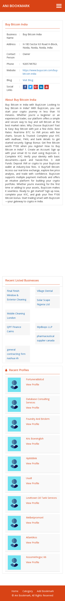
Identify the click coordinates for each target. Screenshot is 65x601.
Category (28, 591)
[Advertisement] (32, 240)
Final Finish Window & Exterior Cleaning (16, 295)
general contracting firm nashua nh (16, 354)
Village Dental (45, 290)
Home (14, 591)
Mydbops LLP (44, 327)
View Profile (32, 384)
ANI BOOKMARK (16, 5)
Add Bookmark (45, 591)
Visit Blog (28, 80)
